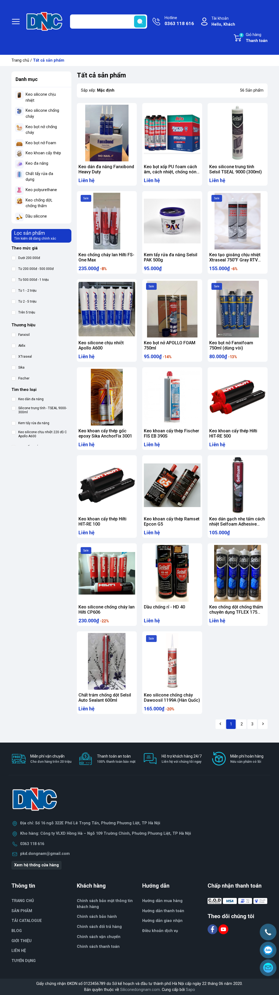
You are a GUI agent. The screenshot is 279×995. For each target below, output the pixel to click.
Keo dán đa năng (31, 399)
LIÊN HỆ (18, 950)
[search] (140, 22)
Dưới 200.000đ (29, 258)
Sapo (190, 989)
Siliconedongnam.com (140, 989)
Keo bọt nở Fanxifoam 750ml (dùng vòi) (231, 345)
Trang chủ (20, 60)
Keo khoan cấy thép (43, 153)
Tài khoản (223, 21)
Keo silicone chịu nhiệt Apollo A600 (101, 345)
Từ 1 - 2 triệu (27, 291)
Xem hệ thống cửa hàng (36, 865)
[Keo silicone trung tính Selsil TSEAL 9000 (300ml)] (237, 133)
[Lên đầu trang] (270, 983)
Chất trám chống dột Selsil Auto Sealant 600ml (104, 697)
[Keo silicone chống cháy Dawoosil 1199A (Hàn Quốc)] (172, 661)
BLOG (16, 930)
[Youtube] (223, 929)
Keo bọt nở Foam (41, 143)
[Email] (268, 967)
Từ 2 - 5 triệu (27, 301)
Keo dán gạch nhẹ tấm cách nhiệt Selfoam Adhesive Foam (237, 524)
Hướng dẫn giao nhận (162, 920)
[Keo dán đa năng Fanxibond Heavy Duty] (106, 133)
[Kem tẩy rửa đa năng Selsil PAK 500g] (172, 221)
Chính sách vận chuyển (98, 936)
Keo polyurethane (41, 190)
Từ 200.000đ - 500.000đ (36, 269)
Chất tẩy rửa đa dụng (39, 176)
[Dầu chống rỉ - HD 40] (172, 573)
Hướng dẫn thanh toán (163, 911)
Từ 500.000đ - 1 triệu (33, 280)
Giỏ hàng (254, 37)
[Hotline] (268, 932)
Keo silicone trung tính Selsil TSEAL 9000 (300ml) (235, 169)
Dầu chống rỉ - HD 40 (164, 607)
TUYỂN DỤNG (23, 960)
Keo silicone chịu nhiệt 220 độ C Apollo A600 (42, 434)
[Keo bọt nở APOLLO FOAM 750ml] (172, 309)
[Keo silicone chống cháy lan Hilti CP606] (106, 573)
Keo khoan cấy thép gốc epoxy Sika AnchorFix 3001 (105, 433)
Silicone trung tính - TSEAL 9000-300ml (42, 410)
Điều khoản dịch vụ (160, 930)
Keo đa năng (37, 163)
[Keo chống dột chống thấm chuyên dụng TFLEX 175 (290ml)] (237, 573)
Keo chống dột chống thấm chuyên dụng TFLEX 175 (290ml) (236, 612)
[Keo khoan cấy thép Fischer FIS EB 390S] (172, 397)
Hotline (179, 21)
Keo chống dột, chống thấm (39, 203)
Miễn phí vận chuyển (50, 759)
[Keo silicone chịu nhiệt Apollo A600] (106, 309)
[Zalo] (268, 950)
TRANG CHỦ (22, 900)
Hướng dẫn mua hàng (162, 900)
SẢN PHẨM (21, 911)
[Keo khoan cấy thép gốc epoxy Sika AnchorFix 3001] (106, 397)
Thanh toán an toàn (116, 759)
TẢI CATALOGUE (26, 920)
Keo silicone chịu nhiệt (41, 97)
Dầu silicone (36, 216)
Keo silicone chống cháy (42, 113)
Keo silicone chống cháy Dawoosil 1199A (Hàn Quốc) (172, 697)
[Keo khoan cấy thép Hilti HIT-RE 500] (237, 397)
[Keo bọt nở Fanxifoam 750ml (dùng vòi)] (237, 309)
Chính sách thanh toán (98, 946)
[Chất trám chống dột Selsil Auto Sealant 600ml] (106, 661)
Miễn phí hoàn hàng (246, 759)
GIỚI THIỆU (21, 941)
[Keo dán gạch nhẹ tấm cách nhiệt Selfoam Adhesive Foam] (237, 485)
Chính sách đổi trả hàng (99, 926)
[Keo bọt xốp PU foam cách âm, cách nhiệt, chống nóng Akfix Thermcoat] (172, 133)
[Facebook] (213, 929)
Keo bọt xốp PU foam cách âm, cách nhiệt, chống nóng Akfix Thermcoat (171, 172)
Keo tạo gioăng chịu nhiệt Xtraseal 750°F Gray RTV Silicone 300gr (234, 260)
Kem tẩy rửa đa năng (33, 423)
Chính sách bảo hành (97, 916)
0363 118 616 (32, 844)
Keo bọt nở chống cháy (41, 130)
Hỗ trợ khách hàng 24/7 (182, 759)
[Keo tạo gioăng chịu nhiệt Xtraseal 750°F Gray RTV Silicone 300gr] (237, 221)
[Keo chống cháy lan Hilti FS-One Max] (106, 221)
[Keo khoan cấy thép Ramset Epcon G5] (172, 485)
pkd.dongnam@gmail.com (45, 853)
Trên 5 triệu (26, 312)
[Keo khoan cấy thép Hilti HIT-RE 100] (106, 485)
